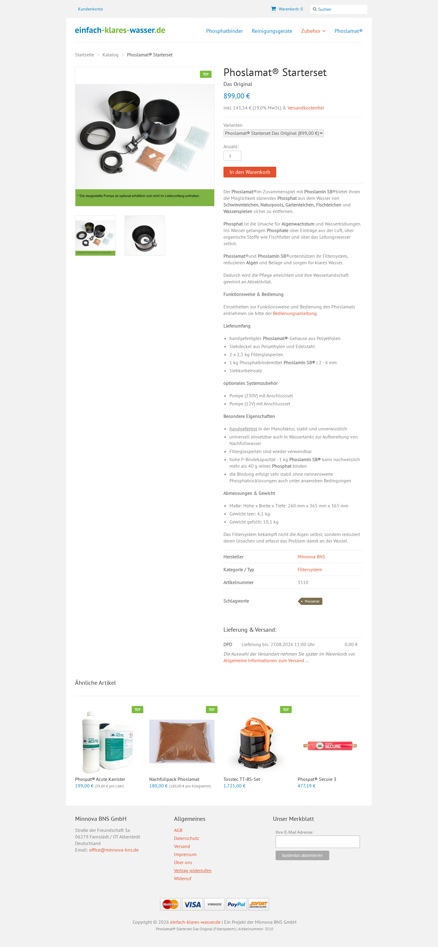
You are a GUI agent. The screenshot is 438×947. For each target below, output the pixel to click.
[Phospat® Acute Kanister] (107, 741)
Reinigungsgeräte (272, 30)
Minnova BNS (311, 557)
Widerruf (182, 878)
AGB (178, 830)
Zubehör (311, 30)
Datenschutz (186, 838)
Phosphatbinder (224, 30)
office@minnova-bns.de (114, 850)
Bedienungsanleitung (295, 313)
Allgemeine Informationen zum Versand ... (266, 660)
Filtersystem (310, 569)
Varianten (233, 125)
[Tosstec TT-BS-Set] (256, 741)
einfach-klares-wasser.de (195, 922)
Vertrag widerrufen (193, 870)
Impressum (185, 854)
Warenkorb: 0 (290, 9)
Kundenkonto (90, 9)
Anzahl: (231, 146)
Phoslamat (312, 601)
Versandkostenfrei (306, 108)
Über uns (183, 862)
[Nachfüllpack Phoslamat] (182, 741)
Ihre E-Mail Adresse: (295, 832)
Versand (182, 846)
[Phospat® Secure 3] (330, 741)
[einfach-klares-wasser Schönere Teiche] (120, 30)
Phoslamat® (349, 30)
